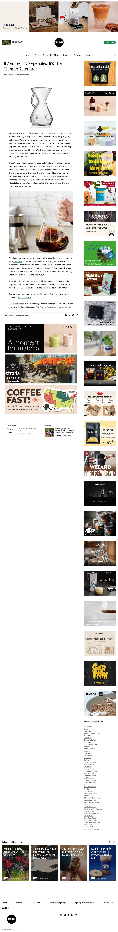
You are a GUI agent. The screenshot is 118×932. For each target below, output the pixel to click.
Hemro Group (89, 769)
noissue (87, 796)
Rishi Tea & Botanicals (92, 813)
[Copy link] (77, 315)
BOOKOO (87, 738)
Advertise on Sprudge (57, 902)
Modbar (87, 789)
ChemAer (13, 153)
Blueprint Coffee (90, 740)
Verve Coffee (88, 825)
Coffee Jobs (36, 902)
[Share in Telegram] (73, 315)
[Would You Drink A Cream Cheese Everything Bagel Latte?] (102, 863)
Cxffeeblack (88, 756)
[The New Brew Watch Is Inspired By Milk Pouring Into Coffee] (73, 863)
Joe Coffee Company (91, 771)
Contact (19, 902)
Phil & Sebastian (90, 807)
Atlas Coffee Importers (92, 733)
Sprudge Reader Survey (84, 902)
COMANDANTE (89, 749)
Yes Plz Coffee (89, 827)
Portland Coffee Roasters (93, 809)
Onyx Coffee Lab (90, 800)
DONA (86, 760)
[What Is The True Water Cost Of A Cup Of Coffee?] (15, 863)
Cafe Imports (88, 742)
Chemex (49, 133)
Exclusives (59, 435)
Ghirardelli (87, 767)
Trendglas (17, 261)
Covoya (87, 751)
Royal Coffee (88, 816)
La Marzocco (89, 778)
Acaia (86, 729)
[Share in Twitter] (69, 315)
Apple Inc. (87, 731)
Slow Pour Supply (90, 818)
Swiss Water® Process (92, 822)
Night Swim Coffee (90, 793)
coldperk (87, 747)
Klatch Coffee (89, 773)
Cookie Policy (7, 908)
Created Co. (88, 753)
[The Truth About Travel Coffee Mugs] (22, 431)
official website (24, 297)
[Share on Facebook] (66, 315)
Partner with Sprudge (91, 829)
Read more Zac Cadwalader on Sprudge (54, 307)
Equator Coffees (90, 762)
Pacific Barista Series (91, 802)
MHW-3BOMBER (90, 782)
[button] (3, 55)
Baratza (87, 735)
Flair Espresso (89, 764)
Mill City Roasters (90, 787)
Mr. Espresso (88, 791)
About (4, 902)
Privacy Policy (108, 902)
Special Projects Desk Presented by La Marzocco (18, 43)
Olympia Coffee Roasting (92, 798)
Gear (19, 434)
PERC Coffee (88, 805)
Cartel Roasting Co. (91, 744)
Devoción (87, 758)
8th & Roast (88, 727)
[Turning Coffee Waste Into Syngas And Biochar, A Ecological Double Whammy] (44, 863)
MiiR (85, 784)
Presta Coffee (89, 811)
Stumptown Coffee (90, 820)
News (5, 74)
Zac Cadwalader (16, 304)
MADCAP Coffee (90, 780)
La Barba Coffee (90, 776)
